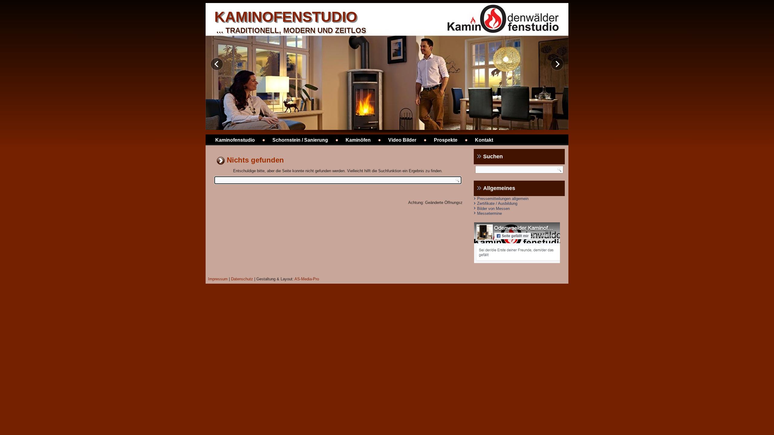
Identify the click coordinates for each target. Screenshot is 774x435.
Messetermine (489, 213)
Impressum (218, 279)
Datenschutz (242, 279)
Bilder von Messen (493, 208)
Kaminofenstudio (235, 140)
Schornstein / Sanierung (300, 140)
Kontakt (484, 140)
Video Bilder (402, 140)
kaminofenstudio (285, 17)
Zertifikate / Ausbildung (497, 203)
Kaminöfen (358, 140)
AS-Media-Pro (306, 279)
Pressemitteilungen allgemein (502, 198)
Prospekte (445, 140)
